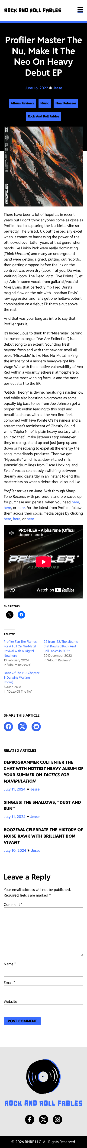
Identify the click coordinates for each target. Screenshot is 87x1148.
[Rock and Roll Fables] (33, 10)
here (75, 502)
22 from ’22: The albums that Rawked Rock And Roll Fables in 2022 (61, 646)
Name (10, 964)
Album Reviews (22, 103)
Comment (13, 905)
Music (44, 103)
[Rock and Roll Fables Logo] (43, 1083)
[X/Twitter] (43, 1119)
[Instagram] (57, 1119)
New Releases (65, 103)
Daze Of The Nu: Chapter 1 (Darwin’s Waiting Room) (21, 677)
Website (10, 1002)
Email (9, 983)
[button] (8, 726)
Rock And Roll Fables (43, 116)
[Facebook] (29, 1119)
